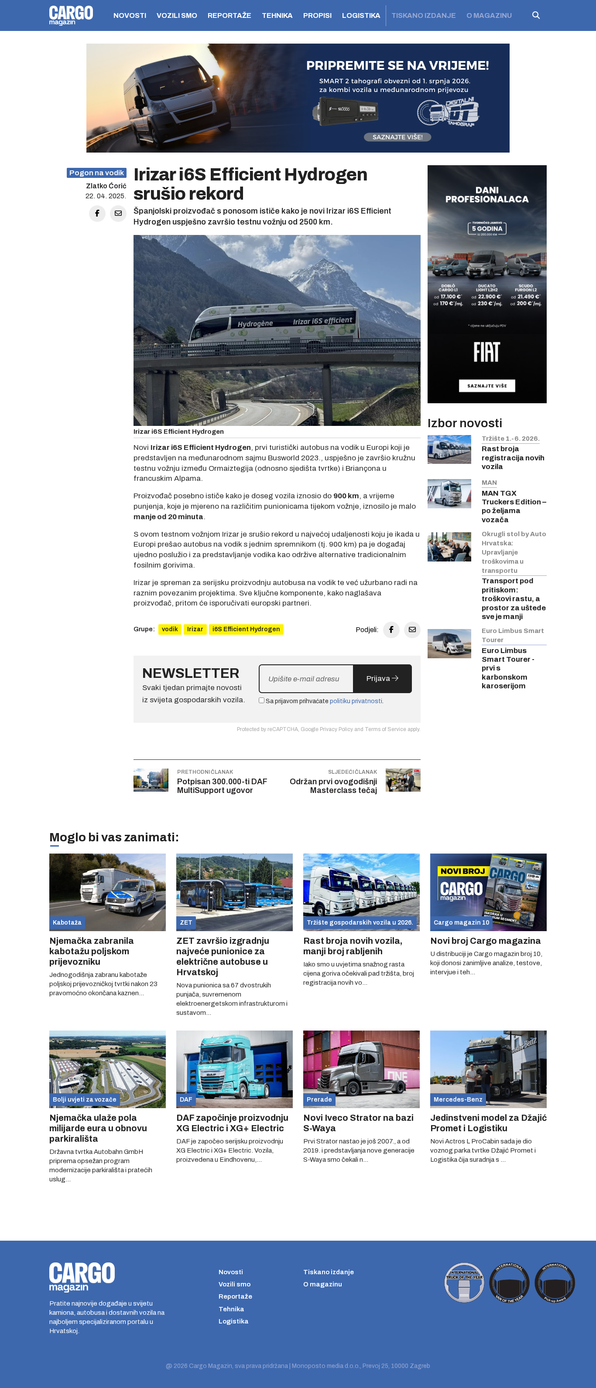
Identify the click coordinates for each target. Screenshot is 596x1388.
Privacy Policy (336, 729)
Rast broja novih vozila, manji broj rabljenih (352, 946)
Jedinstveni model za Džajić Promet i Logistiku (488, 1123)
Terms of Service (385, 729)
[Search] (536, 16)
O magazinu (489, 15)
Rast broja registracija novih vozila (513, 458)
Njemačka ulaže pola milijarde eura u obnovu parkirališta (98, 1128)
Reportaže (229, 15)
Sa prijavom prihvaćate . (324, 701)
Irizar (195, 629)
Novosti (129, 15)
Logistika (361, 15)
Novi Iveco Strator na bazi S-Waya (358, 1123)
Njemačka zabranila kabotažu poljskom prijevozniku (91, 951)
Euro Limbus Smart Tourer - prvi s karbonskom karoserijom (508, 668)
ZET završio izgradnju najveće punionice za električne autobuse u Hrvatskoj (222, 956)
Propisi (317, 15)
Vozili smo (177, 15)
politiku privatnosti (356, 701)
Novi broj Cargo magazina (485, 941)
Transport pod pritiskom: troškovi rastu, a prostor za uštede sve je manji (514, 599)
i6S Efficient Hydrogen (246, 629)
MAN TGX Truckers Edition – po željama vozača (514, 506)
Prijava (379, 678)
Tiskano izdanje (423, 15)
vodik (170, 629)
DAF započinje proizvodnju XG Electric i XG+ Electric (232, 1123)
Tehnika (277, 15)
